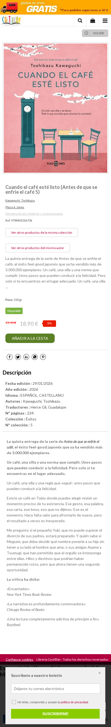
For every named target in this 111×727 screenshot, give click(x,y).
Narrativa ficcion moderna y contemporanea (34, 213)
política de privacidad (74, 702)
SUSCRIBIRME (55, 714)
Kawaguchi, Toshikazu (20, 200)
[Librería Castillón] (11, 21)
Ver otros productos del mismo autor (37, 248)
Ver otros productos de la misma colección (41, 232)
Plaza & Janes (14, 207)
